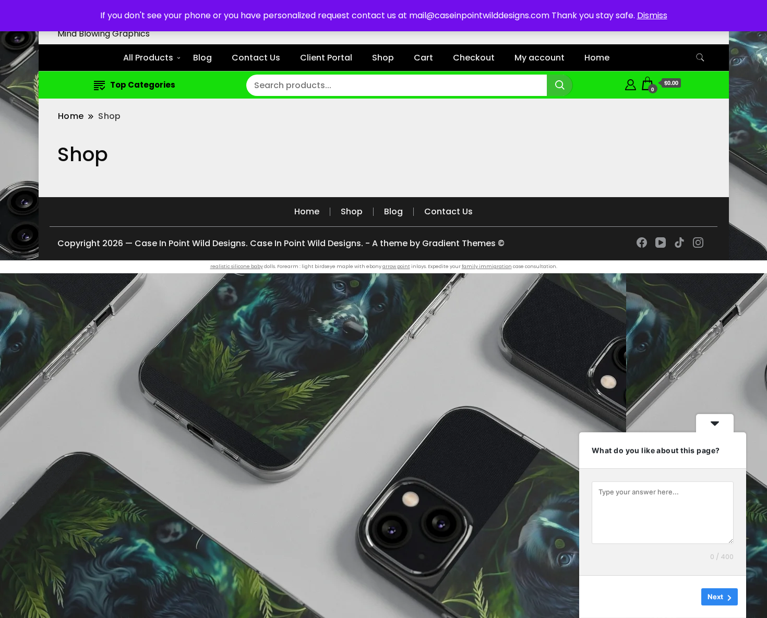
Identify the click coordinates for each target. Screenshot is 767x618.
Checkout (474, 58)
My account (539, 58)
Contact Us (256, 58)
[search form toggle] (700, 57)
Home (596, 58)
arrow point (396, 266)
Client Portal (326, 58)
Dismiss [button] (652, 15)
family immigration (487, 266)
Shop (383, 58)
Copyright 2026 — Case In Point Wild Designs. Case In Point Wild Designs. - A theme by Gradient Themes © (281, 243)
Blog (202, 58)
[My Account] (630, 83)
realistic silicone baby (236, 266)
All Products (148, 58)
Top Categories (142, 84)
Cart (423, 58)
